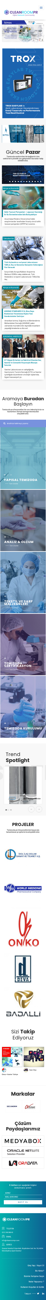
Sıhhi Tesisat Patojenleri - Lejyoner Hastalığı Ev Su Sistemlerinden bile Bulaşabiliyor (23, 213)
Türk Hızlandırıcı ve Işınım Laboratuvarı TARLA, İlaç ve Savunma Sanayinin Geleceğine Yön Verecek (23, 264)
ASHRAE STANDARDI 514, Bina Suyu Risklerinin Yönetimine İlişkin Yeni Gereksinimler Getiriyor (19, 313)
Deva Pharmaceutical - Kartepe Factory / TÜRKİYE (23, 980)
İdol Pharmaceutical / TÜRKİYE (19, 867)
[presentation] (31, 809)
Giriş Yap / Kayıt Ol (36, 1265)
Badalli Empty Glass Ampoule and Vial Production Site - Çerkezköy (21, 1015)
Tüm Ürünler (13, 484)
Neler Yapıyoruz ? (36, 1281)
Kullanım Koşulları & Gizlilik (32, 1287)
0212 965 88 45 (7, 1232)
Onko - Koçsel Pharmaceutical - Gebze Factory (22, 946)
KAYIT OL (23, 1202)
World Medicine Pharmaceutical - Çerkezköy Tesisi (19, 900)
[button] (9, 181)
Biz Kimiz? (39, 1271)
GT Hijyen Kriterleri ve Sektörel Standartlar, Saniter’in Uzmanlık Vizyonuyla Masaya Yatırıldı (22, 362)
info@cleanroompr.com (10, 1240)
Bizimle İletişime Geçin (34, 1276)
